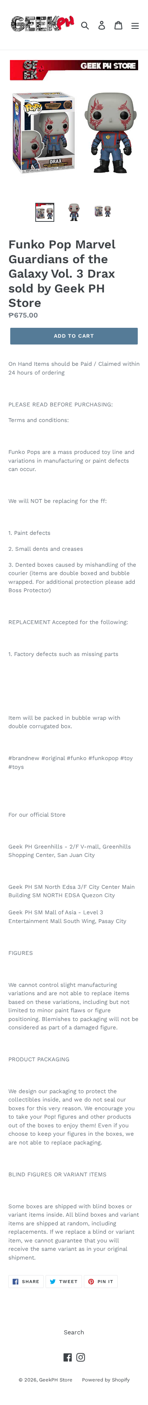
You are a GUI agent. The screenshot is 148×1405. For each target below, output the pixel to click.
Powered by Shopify (106, 1380)
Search (74, 1332)
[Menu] (135, 24)
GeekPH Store (55, 1380)
